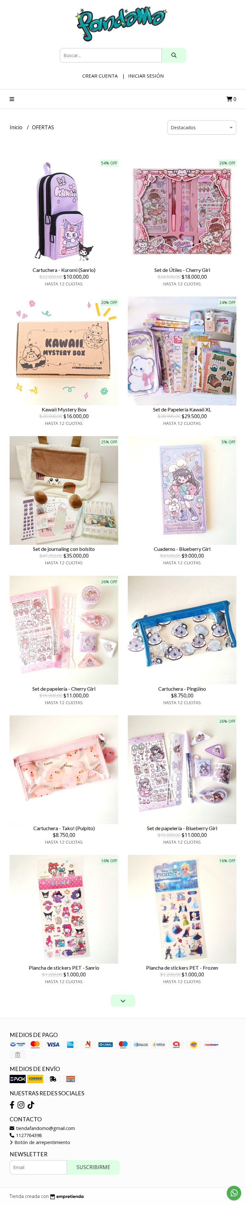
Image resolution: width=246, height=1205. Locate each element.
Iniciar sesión (146, 75)
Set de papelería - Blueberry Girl (182, 828)
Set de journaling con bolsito (64, 549)
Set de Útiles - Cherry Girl (182, 270)
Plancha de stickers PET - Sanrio (64, 968)
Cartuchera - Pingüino (182, 689)
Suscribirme (93, 1167)
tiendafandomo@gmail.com (45, 1128)
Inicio (17, 127)
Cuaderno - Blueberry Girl (182, 549)
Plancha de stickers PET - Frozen (182, 968)
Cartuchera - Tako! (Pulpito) (64, 828)
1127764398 (28, 1135)
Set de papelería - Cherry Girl (63, 689)
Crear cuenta (100, 75)
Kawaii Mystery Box (64, 409)
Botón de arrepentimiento (41, 1142)
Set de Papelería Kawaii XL (182, 409)
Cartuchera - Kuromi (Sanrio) (64, 270)
